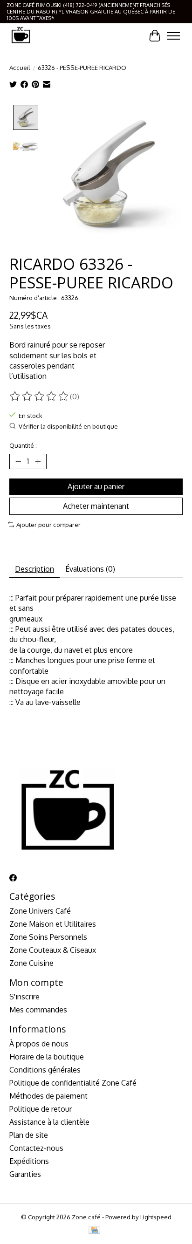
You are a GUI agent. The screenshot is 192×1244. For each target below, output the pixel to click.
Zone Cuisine (31, 963)
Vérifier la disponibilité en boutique (68, 426)
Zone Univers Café (40, 911)
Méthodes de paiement (48, 1095)
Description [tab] (34, 569)
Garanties (25, 1174)
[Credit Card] (94, 1230)
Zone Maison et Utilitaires (52, 924)
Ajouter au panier (96, 486)
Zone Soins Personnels (48, 937)
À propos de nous (39, 1043)
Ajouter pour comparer (48, 524)
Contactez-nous (36, 1148)
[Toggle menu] (173, 36)
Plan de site (28, 1135)
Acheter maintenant (96, 506)
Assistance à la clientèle (49, 1122)
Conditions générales (45, 1069)
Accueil (19, 67)
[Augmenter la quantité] (38, 461)
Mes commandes (38, 1009)
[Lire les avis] (39, 396)
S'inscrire (24, 996)
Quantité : (23, 445)
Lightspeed (155, 1217)
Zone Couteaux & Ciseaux (52, 950)
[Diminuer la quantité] (18, 461)
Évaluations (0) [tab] (90, 569)
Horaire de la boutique (46, 1056)
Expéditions (29, 1161)
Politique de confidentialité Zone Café (73, 1082)
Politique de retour (40, 1109)
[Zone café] (20, 35)
